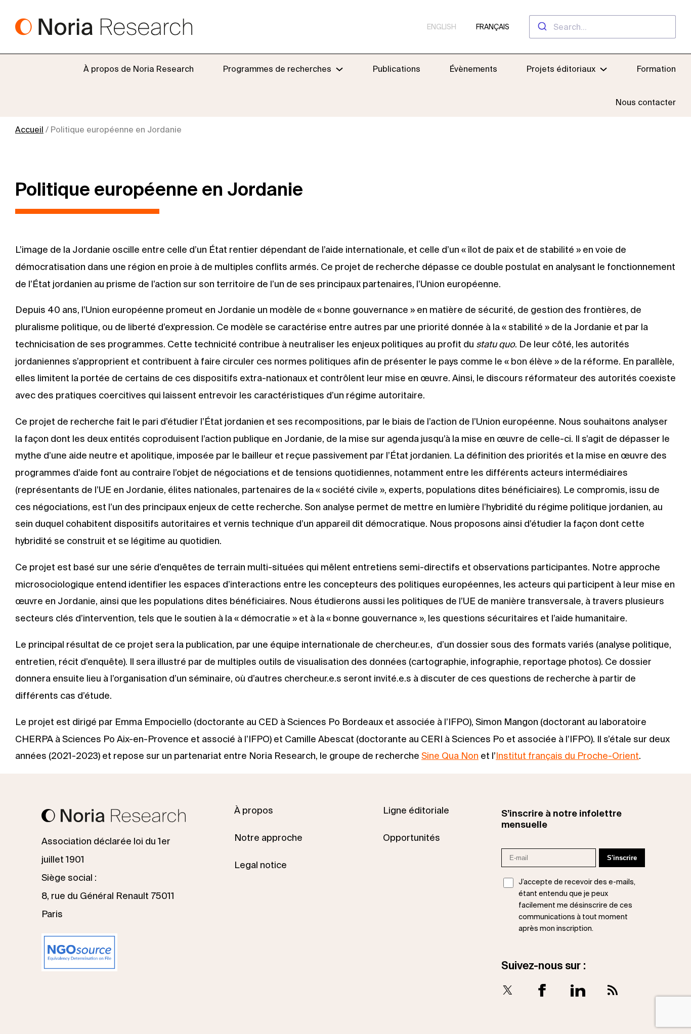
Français (492, 27)
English (441, 27)
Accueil (29, 129)
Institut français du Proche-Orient (567, 755)
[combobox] (602, 26)
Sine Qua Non (450, 755)
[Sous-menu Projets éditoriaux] (603, 69)
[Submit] (541, 27)
